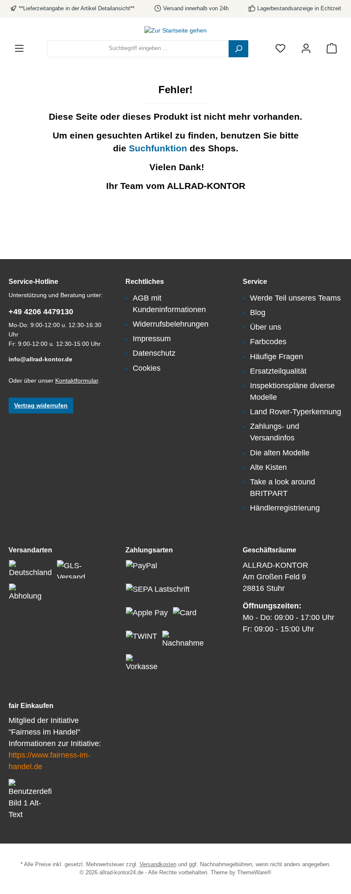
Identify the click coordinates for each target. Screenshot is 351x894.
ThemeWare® (254, 873)
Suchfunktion (159, 148)
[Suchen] (238, 48)
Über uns (265, 327)
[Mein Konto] (306, 48)
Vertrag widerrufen (41, 405)
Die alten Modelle (279, 452)
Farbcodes (268, 341)
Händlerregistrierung (285, 508)
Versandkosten (158, 864)
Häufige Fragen (276, 356)
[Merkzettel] (280, 48)
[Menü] (19, 48)
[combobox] (138, 48)
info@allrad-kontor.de (40, 359)
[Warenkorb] (331, 48)
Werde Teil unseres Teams (295, 298)
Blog (257, 312)
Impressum (152, 338)
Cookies (147, 368)
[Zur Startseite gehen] (175, 30)
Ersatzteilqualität (278, 371)
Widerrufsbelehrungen (170, 324)
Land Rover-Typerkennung (295, 411)
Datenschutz (154, 353)
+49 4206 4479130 (41, 311)
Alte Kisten (268, 467)
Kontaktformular (76, 380)
